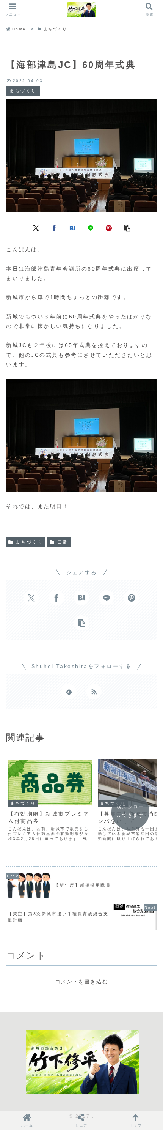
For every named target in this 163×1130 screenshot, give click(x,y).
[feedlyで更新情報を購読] (69, 691)
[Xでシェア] (36, 227)
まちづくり (29, 542)
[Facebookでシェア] (54, 227)
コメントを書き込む (81, 981)
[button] (127, 227)
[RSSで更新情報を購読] (94, 691)
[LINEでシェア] (91, 227)
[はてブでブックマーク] (72, 227)
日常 (62, 542)
